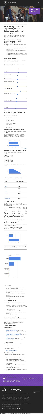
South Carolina (7, 198)
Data (7, 408)
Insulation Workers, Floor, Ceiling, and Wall (13, 334)
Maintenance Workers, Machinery (12, 339)
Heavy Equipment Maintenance (11, 350)
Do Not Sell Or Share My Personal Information (10, 409)
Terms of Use (21, 409)
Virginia (6, 183)
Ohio (5, 188)
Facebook (34, 390)
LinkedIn (34, 392)
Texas (6, 191)
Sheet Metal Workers (10, 335)
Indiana (6, 186)
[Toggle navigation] (38, 3)
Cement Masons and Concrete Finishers (13, 331)
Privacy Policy (11, 408)
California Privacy (17, 408)
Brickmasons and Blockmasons (11, 330)
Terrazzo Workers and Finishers (12, 333)
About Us (3, 408)
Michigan (6, 193)
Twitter (34, 395)
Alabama (6, 196)
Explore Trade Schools (29, 379)
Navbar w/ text (10, 3)
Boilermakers (8, 328)
